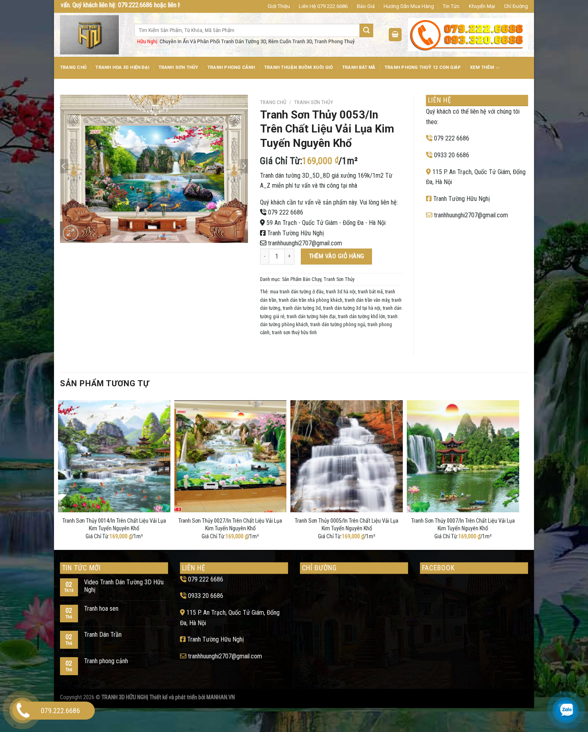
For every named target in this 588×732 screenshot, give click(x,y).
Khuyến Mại (482, 6)
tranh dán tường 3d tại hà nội (351, 308)
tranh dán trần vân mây (367, 300)
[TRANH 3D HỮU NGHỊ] (91, 35)
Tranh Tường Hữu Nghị (295, 233)
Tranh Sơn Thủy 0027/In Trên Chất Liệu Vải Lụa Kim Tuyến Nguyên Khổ (230, 524)
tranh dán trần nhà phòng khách (310, 300)
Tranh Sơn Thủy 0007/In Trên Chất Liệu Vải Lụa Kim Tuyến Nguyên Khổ (463, 524)
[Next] (517, 473)
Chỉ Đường (516, 6)
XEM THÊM (482, 67)
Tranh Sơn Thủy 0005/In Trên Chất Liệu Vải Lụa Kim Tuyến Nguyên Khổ (346, 524)
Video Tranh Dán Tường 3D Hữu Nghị (124, 586)
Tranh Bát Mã (359, 67)
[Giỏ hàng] (395, 34)
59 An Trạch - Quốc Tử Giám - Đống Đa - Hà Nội (326, 223)
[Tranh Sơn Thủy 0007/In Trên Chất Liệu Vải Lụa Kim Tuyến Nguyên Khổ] (463, 456)
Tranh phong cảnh (106, 661)
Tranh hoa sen (101, 608)
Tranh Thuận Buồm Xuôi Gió (298, 67)
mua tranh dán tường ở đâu (297, 292)
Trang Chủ (73, 67)
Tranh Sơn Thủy (178, 67)
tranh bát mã (370, 292)
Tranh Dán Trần (103, 634)
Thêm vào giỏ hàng (336, 256)
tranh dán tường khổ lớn (361, 316)
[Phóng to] (70, 233)
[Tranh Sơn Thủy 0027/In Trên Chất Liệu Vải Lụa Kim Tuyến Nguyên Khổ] (230, 456)
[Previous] (60, 473)
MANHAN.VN (220, 697)
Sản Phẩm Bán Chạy (301, 279)
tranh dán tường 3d (302, 308)
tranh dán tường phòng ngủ (337, 324)
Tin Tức (451, 6)
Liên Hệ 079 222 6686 (323, 6)
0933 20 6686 (451, 155)
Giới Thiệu (279, 6)
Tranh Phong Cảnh (231, 67)
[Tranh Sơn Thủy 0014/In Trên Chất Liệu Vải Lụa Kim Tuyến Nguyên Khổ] (114, 456)
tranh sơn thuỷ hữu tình (294, 332)
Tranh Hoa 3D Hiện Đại (122, 67)
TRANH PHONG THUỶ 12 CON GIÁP (422, 67)
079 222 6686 (285, 212)
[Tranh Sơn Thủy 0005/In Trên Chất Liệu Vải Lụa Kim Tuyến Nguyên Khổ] (346, 456)
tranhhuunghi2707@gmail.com (305, 243)
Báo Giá (366, 6)
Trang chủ (273, 102)
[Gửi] (366, 30)
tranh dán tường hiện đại (311, 316)
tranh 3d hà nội (341, 292)
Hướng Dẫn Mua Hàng (409, 6)
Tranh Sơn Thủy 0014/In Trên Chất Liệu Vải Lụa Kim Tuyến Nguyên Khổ (114, 524)
